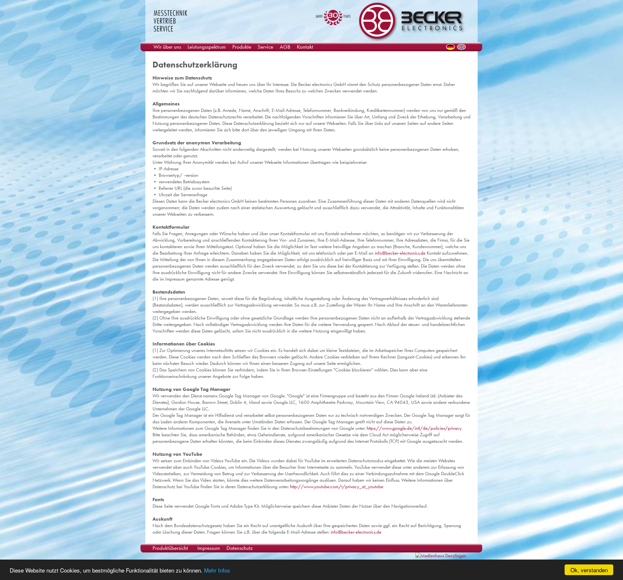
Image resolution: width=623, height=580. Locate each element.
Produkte (241, 46)
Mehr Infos (217, 570)
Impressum (208, 547)
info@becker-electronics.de (400, 253)
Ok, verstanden (589, 570)
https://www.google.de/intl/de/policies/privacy (414, 428)
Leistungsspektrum (207, 46)
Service (265, 46)
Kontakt (305, 46)
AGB (285, 46)
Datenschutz (239, 547)
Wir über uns (167, 46)
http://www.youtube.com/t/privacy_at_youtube (336, 486)
